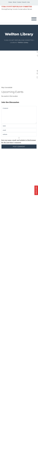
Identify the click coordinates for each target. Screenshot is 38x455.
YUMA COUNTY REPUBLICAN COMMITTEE (16, 6)
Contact (19, 2)
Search (24, 2)
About (14, 2)
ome (10, 2)
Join (28, 2)
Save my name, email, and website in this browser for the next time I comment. (18, 141)
